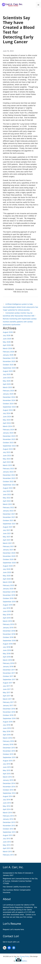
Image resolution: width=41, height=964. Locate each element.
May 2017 (6, 692)
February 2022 (8, 507)
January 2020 (8, 589)
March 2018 (7, 660)
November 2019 (9, 595)
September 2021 (9, 524)
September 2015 (9, 757)
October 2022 (8, 481)
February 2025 (8, 391)
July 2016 (6, 725)
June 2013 (7, 842)
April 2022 (7, 501)
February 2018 (8, 663)
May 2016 (6, 731)
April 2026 (7, 345)
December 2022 (9, 475)
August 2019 (8, 605)
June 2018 (7, 650)
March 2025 (7, 387)
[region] (20, 947)
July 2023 (6, 452)
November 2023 (9, 439)
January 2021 (8, 550)
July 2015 (6, 764)
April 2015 (6, 774)
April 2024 (7, 423)
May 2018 (6, 654)
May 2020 (7, 576)
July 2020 (6, 569)
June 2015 (7, 767)
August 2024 (8, 410)
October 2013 (8, 829)
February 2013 (8, 855)
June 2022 (7, 494)
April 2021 (6, 540)
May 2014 (6, 806)
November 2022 (9, 478)
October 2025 (8, 365)
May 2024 (7, 420)
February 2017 (8, 702)
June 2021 (7, 533)
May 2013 (6, 845)
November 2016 (9, 712)
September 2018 (9, 641)
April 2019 (7, 618)
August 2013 (8, 835)
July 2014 (6, 800)
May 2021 (6, 537)
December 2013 (9, 822)
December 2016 (9, 709)
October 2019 (8, 598)
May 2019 (6, 615)
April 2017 (6, 696)
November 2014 (9, 787)
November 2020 (9, 556)
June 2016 (7, 728)
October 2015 (8, 754)
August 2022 (8, 488)
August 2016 (8, 722)
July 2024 (6, 413)
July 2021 (6, 530)
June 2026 (7, 339)
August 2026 (8, 332)
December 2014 (9, 783)
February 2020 (8, 585)
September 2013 (9, 832)
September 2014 (9, 793)
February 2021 (8, 546)
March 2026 (7, 348)
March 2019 (7, 621)
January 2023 (8, 472)
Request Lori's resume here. (13, 929)
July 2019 (6, 608)
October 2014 (8, 790)
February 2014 (8, 816)
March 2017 (7, 699)
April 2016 (7, 735)
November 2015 (9, 751)
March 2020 (7, 582)
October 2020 (8, 559)
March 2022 (7, 504)
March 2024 (7, 426)
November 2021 (9, 517)
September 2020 (9, 563)
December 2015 (9, 748)
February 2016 (8, 741)
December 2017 (9, 670)
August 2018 (7, 644)
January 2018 (8, 666)
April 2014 (7, 809)
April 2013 (7, 848)
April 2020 (7, 579)
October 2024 (8, 404)
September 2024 (9, 407)
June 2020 (7, 572)
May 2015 (6, 770)
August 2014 (8, 796)
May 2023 (7, 459)
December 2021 (9, 514)
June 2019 (7, 611)
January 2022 (8, 511)
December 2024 (9, 397)
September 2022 (9, 485)
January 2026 (8, 355)
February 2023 (8, 468)
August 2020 (8, 566)
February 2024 (8, 430)
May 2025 (6, 381)
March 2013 (7, 851)
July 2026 (6, 335)
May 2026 (7, 342)
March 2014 (7, 813)
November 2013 (9, 826)
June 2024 (7, 417)
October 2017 (8, 676)
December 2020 (9, 553)
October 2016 (8, 715)
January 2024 (8, 433)
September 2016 (9, 718)
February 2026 (8, 352)
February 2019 (8, 624)
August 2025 (8, 371)
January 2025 (8, 394)
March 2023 (7, 465)
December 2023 (9, 436)
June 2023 (7, 456)
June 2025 (7, 378)
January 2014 (8, 819)
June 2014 (7, 803)
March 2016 (7, 738)
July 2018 (6, 647)
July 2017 (6, 686)
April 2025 (7, 384)
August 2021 (7, 527)
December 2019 (9, 592)
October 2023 (8, 443)
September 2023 (9, 446)
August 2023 (8, 449)
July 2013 (6, 839)
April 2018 (6, 657)
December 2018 (9, 631)
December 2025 (9, 358)
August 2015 (7, 761)
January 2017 (8, 705)
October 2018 (8, 637)
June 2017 (7, 689)
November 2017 (9, 673)
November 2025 (9, 361)
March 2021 (7, 543)
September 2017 (9, 679)
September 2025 (9, 368)
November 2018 (9, 634)
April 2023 (7, 462)
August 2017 (7, 683)
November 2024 (9, 400)
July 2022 (6, 491)
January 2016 (8, 744)
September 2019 (9, 602)
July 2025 (6, 374)
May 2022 (6, 498)
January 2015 (8, 780)
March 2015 (7, 777)
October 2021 (8, 520)
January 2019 (8, 628)
